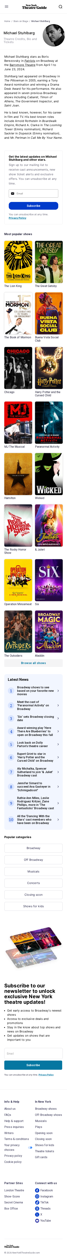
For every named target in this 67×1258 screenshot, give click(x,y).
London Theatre (14, 1190)
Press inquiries (14, 1127)
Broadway (33, 848)
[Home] (34, 7)
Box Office (11, 1208)
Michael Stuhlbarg (40, 21)
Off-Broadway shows (48, 1115)
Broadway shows (46, 1108)
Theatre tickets (44, 1151)
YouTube (45, 1220)
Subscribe (33, 206)
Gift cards (41, 1157)
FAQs (7, 1115)
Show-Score (12, 1196)
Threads (45, 1208)
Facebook (46, 1190)
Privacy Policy (17, 217)
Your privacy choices (12, 1147)
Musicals (33, 871)
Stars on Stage (20, 21)
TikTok (44, 1202)
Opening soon (44, 1133)
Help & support (13, 1121)
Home (7, 21)
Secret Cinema (13, 1202)
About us (10, 1108)
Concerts (33, 883)
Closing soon (33, 894)
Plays (38, 1127)
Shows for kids (33, 906)
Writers (9, 1133)
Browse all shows (33, 663)
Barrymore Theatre (23, 65)
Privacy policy (13, 1155)
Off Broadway (33, 859)
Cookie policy (13, 1162)
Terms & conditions (16, 1139)
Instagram (46, 1196)
